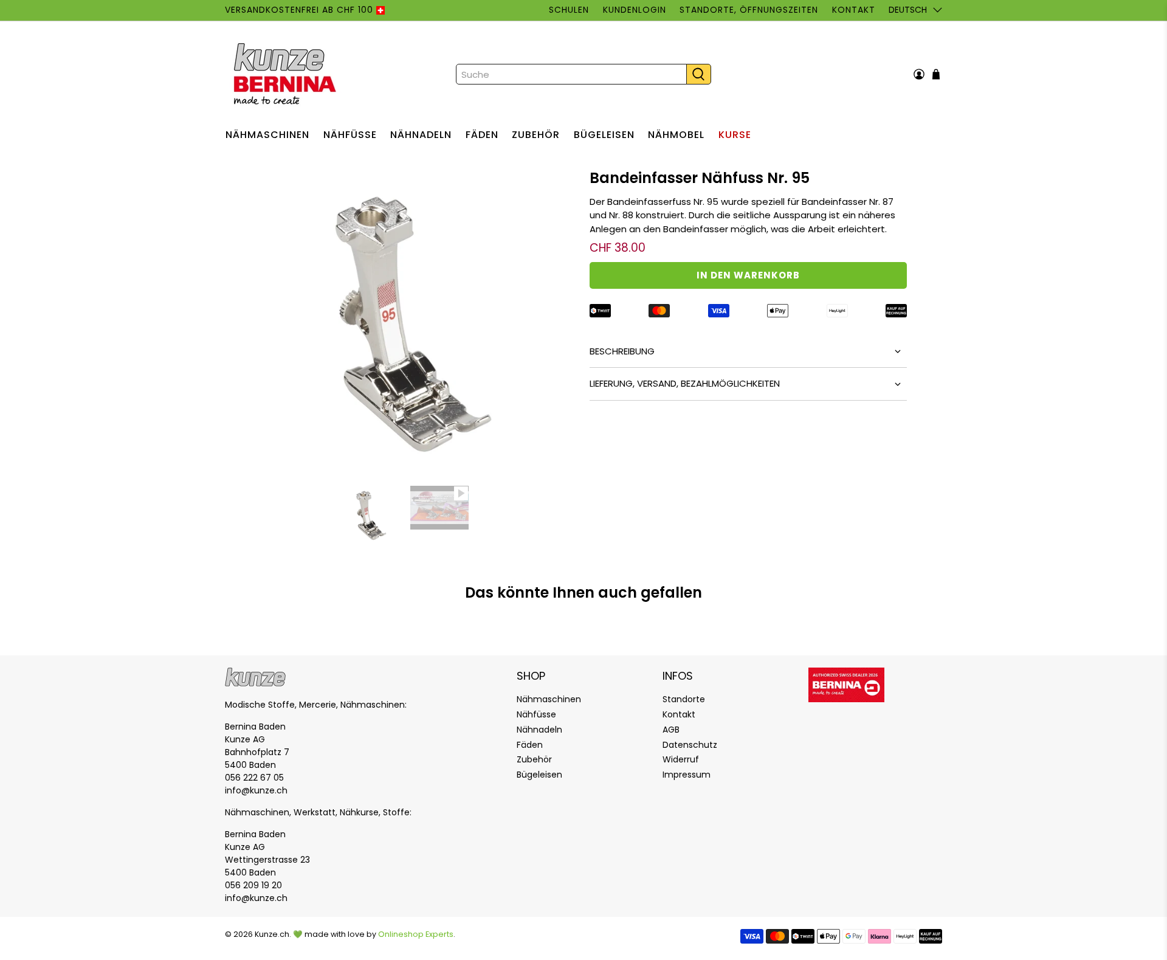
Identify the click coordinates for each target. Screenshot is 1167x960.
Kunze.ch (272, 934)
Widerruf (681, 759)
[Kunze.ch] (286, 74)
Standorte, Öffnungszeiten (749, 10)
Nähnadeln (421, 135)
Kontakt (853, 10)
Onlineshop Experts (415, 934)
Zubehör (536, 135)
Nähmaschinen (267, 135)
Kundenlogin (634, 10)
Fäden (482, 135)
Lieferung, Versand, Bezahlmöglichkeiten (685, 383)
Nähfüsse (350, 135)
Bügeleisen (604, 135)
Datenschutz (690, 745)
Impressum (687, 774)
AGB (671, 729)
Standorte (684, 699)
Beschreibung (622, 351)
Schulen (569, 10)
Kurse (734, 135)
